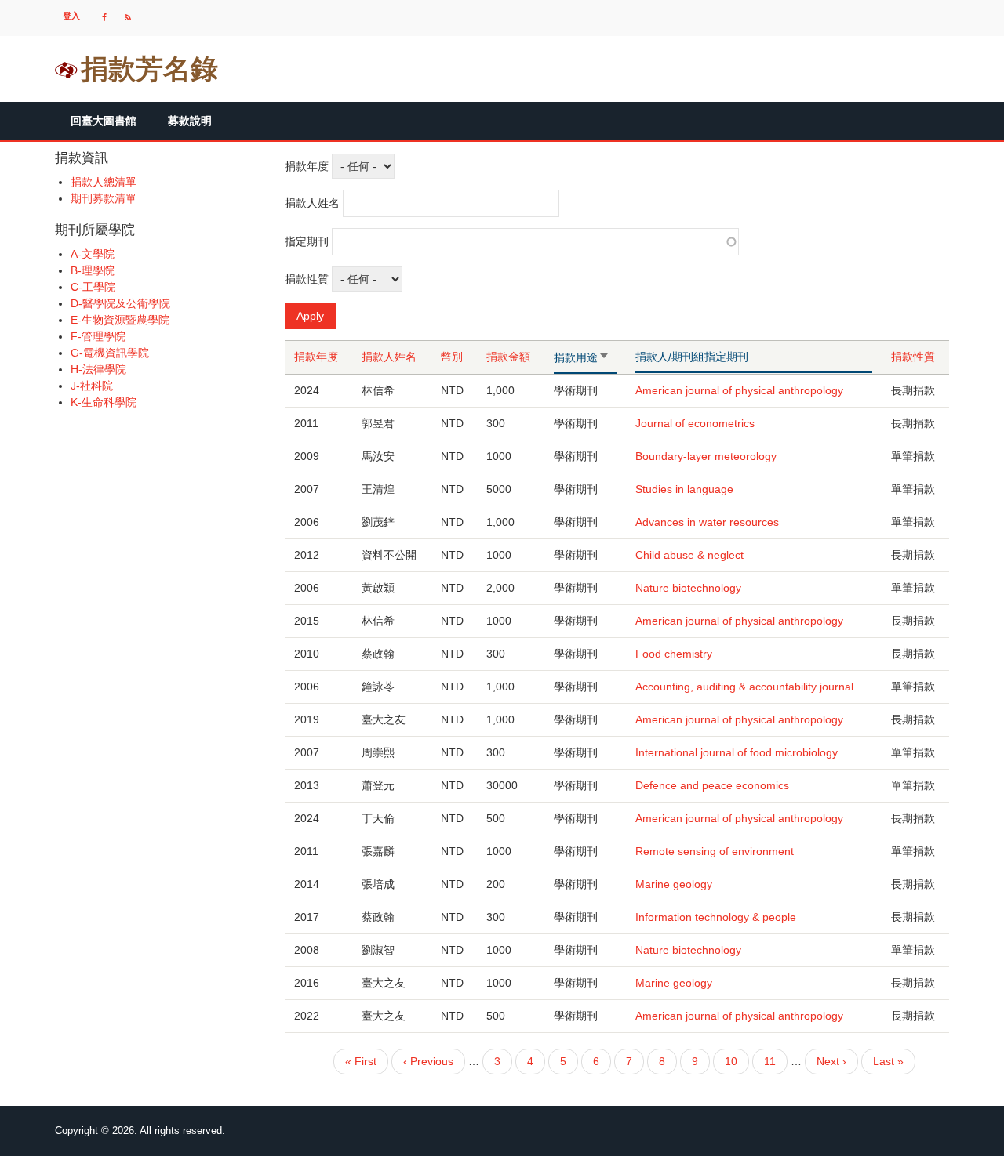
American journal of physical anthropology (739, 390)
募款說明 (190, 120)
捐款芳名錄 (149, 68)
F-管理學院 (98, 336)
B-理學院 (93, 270)
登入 (71, 15)
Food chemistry (673, 653)
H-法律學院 (98, 369)
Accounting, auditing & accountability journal (744, 686)
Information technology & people (715, 917)
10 (731, 1064)
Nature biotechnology (688, 588)
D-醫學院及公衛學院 (120, 303)
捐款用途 (581, 358)
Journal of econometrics (695, 423)
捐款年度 (307, 166)
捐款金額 (508, 356)
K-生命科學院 (103, 402)
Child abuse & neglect (689, 555)
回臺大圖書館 (103, 120)
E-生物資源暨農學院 (120, 319)
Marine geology (673, 884)
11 (770, 1064)
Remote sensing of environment (714, 851)
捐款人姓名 (312, 203)
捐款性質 (307, 279)
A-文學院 (93, 254)
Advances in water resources (707, 522)
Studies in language (684, 489)
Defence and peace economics (712, 785)
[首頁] (66, 69)
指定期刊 (307, 241)
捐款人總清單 (103, 182)
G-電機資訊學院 (110, 352)
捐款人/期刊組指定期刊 (691, 356)
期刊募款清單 (103, 198)
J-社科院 (92, 385)
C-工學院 (93, 287)
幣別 (452, 356)
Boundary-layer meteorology (706, 456)
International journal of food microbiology (736, 752)
